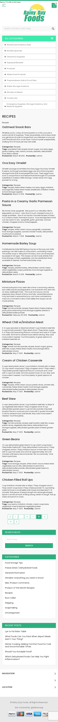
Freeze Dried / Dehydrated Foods (21, 567)
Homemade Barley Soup (19, 243)
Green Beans (11, 439)
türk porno (41, 712)
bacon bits (17, 466)
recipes (24, 149)
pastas (18, 234)
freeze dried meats (22, 189)
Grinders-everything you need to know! (24, 577)
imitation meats (47, 189)
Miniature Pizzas (13, 282)
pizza (4, 310)
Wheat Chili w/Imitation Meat (22, 322)
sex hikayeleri (24, 715)
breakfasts (35, 189)
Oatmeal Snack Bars (16, 127)
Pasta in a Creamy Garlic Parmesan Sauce (27, 203)
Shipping (9, 602)
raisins (23, 151)
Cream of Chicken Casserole (22, 360)
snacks (29, 151)
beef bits (5, 349)
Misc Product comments (17, 582)
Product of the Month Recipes (19, 587)
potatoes (27, 270)
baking (11, 151)
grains (5, 151)
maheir (27, 710)
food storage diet (40, 349)
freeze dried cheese (23, 187)
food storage (13, 463)
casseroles (46, 229)
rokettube (52, 712)
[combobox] (29, 28)
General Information (15, 572)
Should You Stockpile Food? (18, 651)
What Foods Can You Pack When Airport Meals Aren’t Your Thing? (28, 637)
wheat (10, 346)
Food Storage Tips (14, 562)
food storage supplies (13, 192)
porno (6, 710)
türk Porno (12, 712)
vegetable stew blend (23, 425)
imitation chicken (25, 504)
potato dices (37, 385)
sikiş (11, 710)
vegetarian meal (9, 506)
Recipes (17, 147)
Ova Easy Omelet (14, 163)
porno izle (18, 710)
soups (20, 270)
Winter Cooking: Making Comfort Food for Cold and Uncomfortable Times (28, 645)
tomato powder (14, 308)
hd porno (48, 710)
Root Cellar (10, 597)
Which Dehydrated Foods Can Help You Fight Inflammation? (27, 658)
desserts (37, 151)
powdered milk (14, 149)
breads (45, 310)
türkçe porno (37, 710)
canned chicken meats (32, 231)
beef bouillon (34, 423)
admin (39, 156)
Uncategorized (12, 612)
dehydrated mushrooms (33, 466)
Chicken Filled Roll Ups (17, 480)
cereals (15, 153)
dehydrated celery (10, 272)
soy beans (12, 504)
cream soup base (41, 504)
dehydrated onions (10, 351)
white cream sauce (23, 229)
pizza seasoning (14, 310)
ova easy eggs (46, 149)
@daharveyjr (37, 707)
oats (17, 151)
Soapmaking (11, 607)
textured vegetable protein (30, 506)
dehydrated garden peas (28, 427)
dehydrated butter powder (13, 312)
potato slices (7, 425)
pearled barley (21, 268)
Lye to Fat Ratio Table (15, 631)
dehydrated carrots (36, 268)
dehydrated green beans (36, 468)
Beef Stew (9, 399)
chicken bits (49, 385)
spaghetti (36, 229)
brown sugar (33, 149)
